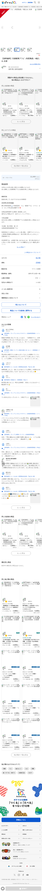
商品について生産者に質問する (21, 310)
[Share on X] (25, 317)
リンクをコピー (35, 317)
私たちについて (21, 305)
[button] (21, 68)
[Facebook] (23, 875)
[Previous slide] (2, 27)
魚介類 (14, 6)
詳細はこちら (21, 820)
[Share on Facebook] (22, 317)
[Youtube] (27, 875)
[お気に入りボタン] (15, 91)
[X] (14, 875)
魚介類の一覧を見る (21, 166)
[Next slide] (39, 27)
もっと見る (21, 121)
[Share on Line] (28, 317)
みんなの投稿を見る (35, 64)
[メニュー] (38, 2)
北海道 (38, 262)
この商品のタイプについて (32, 252)
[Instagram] (19, 875)
